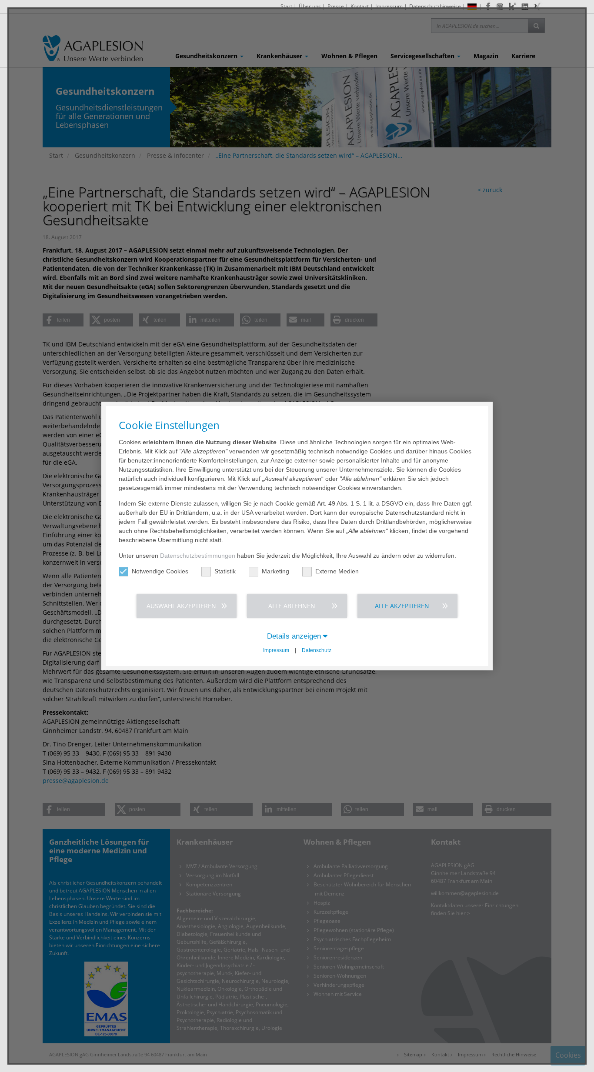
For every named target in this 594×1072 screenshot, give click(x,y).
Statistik (225, 571)
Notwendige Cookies (160, 571)
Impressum (276, 650)
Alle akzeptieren (402, 606)
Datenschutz (316, 650)
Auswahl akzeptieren (181, 606)
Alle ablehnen (291, 606)
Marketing (275, 571)
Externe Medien (337, 571)
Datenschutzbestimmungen (197, 555)
